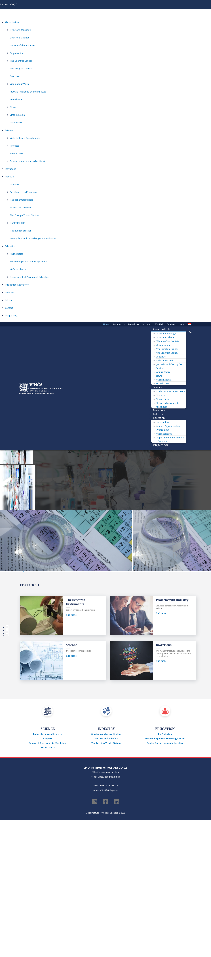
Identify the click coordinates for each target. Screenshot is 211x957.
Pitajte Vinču (11, 315)
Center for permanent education (165, 819)
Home (106, 324)
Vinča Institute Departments (25, 137)
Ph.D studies (16, 253)
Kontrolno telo (17, 222)
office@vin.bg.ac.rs (108, 866)
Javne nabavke (29, 597)
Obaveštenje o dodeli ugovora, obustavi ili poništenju (54, 621)
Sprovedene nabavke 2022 (49, 597)
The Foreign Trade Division (24, 215)
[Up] (39, 590)
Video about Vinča (19, 83)
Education (10, 246)
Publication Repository (17, 284)
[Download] (161, 609)
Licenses (14, 184)
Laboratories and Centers (47, 810)
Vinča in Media (17, 114)
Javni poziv (29, 633)
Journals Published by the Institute (28, 91)
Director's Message (20, 29)
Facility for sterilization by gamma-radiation (33, 238)
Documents (118, 324)
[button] (189, 332)
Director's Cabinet (19, 37)
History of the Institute (22, 45)
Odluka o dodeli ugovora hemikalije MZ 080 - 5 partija (54, 609)
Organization (16, 53)
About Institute (13, 22)
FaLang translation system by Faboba (31, 647)
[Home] (22, 590)
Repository (133, 324)
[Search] (31, 590)
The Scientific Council (21, 60)
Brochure (15, 76)
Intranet (9, 300)
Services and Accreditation (106, 810)
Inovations (10, 168)
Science (9, 130)
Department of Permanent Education (29, 276)
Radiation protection (21, 230)
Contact (9, 307)
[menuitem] (162, 329)
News (13, 107)
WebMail (159, 324)
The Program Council (21, 68)
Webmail (9, 292)
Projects (14, 145)
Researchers (16, 153)
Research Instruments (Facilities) (27, 161)
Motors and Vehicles (21, 207)
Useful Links (16, 122)
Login (181, 324)
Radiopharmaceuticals (21, 199)
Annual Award (17, 99)
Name (24, 603)
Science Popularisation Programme (28, 261)
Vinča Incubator (18, 269)
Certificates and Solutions (23, 192)
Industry (9, 176)
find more (71, 691)
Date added (127, 603)
